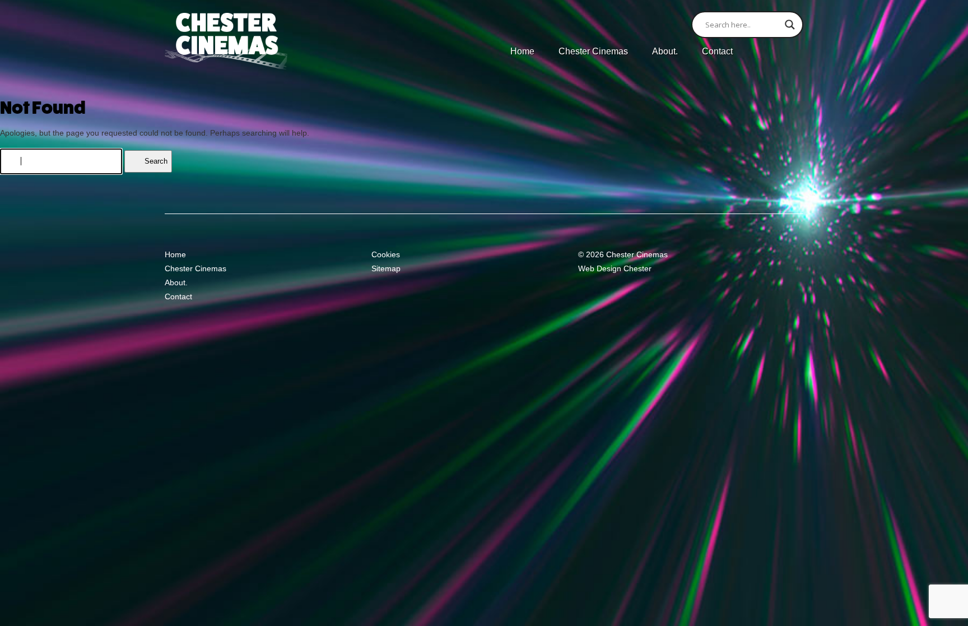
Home (522, 51)
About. (665, 51)
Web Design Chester (614, 268)
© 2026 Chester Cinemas (623, 254)
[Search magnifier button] (790, 25)
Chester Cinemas (593, 51)
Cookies (385, 254)
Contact (717, 51)
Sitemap (386, 268)
